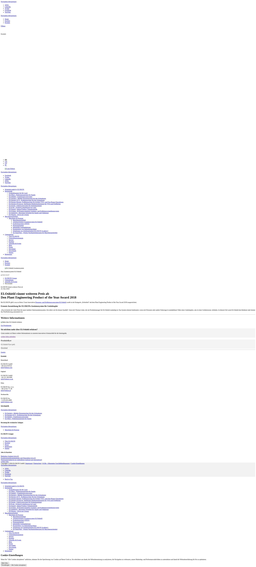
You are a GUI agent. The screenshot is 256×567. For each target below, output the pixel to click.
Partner (11, 549)
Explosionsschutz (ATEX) (21, 520)
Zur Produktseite (6, 325)
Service (11, 536)
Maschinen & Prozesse (16, 515)
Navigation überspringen (8, 2)
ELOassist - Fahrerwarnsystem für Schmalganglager (25, 502)
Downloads (12, 547)
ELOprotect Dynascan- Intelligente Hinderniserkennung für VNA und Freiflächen (35, 500)
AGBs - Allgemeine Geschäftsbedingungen (56, 463)
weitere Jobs (5, 461)
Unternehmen (9, 531)
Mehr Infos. (5, 563)
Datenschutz (37, 463)
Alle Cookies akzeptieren (18, 565)
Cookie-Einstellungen (77, 463)
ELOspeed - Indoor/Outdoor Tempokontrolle (23, 506)
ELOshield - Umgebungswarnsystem (20, 493)
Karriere (11, 538)
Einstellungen (5, 565)
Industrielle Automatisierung (22, 524)
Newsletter (12, 545)
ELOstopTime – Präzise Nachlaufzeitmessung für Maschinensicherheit (35, 529)
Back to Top (9, 479)
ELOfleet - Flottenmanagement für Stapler (22, 491)
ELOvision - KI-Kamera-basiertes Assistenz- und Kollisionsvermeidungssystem (34, 508)
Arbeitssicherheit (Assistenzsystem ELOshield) (27, 518)
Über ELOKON (14, 533)
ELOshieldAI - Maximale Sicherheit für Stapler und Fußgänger (29, 509)
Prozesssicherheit (18, 522)
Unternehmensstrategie (16, 535)
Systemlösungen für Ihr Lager (18, 490)
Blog (10, 542)
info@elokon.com (6, 367)
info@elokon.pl (6, 390)
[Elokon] (10, 169)
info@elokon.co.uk (7, 379)
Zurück (3, 352)
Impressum (29, 463)
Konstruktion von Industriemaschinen (24, 526)
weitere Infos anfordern (8, 337)
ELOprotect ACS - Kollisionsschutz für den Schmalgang (27, 497)
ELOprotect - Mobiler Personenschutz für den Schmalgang (27, 495)
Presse (11, 544)
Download (4, 348)
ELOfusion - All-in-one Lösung (19, 511)
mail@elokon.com (6, 402)
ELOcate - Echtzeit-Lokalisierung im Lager (22, 504)
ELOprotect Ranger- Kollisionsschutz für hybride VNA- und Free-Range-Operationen (36, 499)
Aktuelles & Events (15, 540)
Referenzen (8, 551)
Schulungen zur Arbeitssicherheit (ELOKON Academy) (30, 527)
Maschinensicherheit (11, 513)
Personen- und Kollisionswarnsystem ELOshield (50, 302)
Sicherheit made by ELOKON (14, 486)
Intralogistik (8, 488)
